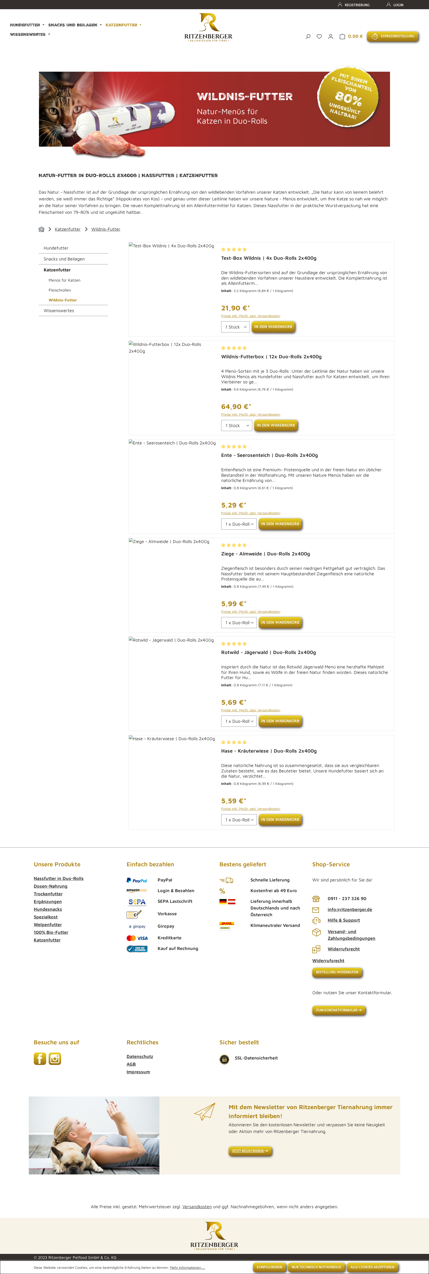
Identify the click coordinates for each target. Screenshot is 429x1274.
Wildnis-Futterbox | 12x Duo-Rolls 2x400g (271, 356)
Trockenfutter (48, 893)
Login (398, 5)
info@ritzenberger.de (350, 909)
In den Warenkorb (273, 327)
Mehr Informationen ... (187, 1267)
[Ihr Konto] (330, 36)
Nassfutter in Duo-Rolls (59, 878)
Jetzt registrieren (248, 1151)
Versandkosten (197, 1206)
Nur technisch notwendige (316, 1267)
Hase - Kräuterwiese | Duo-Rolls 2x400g (269, 751)
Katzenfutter (68, 229)
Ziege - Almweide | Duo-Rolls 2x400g (265, 553)
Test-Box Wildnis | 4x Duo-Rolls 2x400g (269, 258)
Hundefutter (56, 248)
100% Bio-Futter (51, 932)
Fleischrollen (60, 290)
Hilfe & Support (344, 920)
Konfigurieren (269, 1267)
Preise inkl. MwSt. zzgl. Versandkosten (250, 316)
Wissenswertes (59, 310)
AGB (131, 1064)
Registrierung (357, 5)
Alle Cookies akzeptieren (372, 1267)
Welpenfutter (48, 924)
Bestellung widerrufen (337, 972)
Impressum (138, 1071)
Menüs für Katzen (64, 280)
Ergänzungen (48, 901)
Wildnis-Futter (105, 229)
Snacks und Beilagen (64, 258)
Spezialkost (46, 916)
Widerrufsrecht (344, 948)
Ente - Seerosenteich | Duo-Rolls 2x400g (269, 455)
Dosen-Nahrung (51, 886)
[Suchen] (308, 36)
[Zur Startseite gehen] (208, 27)
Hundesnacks (48, 909)
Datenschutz (140, 1056)
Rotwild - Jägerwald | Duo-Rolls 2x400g (268, 652)
